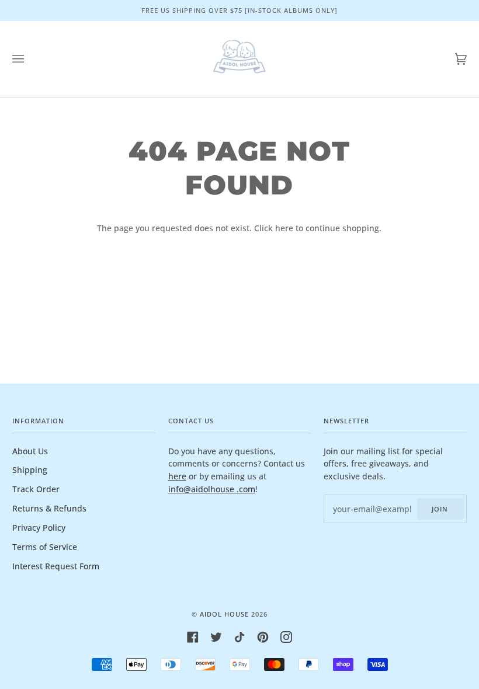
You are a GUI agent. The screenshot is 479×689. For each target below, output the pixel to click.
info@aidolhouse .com (211, 489)
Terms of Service (44, 546)
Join (440, 508)
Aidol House (224, 614)
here (284, 228)
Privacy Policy (38, 527)
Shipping (29, 469)
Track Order (36, 489)
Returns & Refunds (49, 508)
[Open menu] (29, 59)
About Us (30, 451)
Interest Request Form (55, 566)
